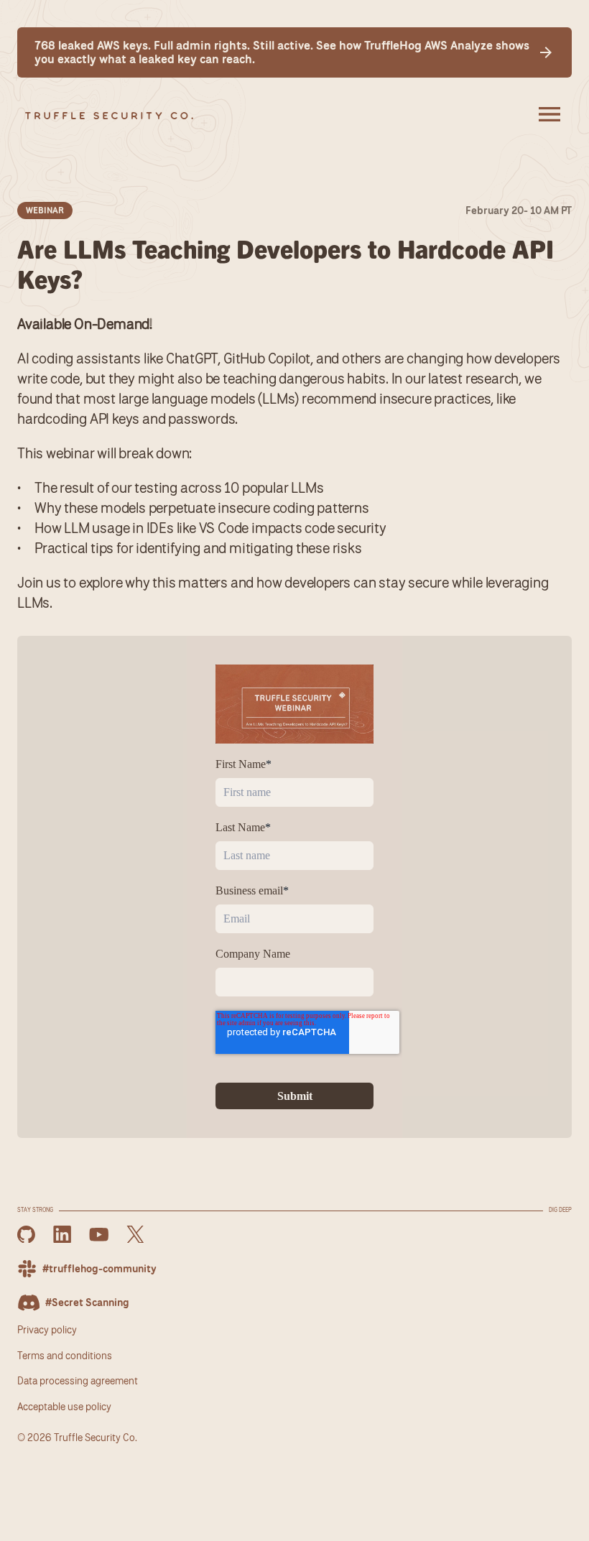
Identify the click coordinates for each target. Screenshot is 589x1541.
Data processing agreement (77, 1380)
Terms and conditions (64, 1355)
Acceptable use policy (64, 1406)
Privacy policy (47, 1329)
